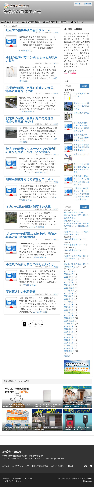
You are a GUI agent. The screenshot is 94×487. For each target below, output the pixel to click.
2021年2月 (68, 313)
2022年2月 (68, 280)
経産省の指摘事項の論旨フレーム (28, 30)
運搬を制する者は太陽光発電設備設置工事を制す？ (81, 147)
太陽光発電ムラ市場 (32, 22)
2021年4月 (68, 307)
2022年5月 (68, 271)
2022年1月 (68, 282)
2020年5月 (68, 337)
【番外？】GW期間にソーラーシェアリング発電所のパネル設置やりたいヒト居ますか (81, 193)
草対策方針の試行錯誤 (21, 291)
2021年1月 (68, 315)
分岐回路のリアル (81, 113)
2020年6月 (68, 335)
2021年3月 (68, 310)
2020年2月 (68, 346)
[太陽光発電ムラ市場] (77, 374)
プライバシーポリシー (14, 481)
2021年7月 (68, 299)
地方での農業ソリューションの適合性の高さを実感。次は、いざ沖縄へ (31, 150)
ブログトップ (78, 22)
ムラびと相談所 (57, 466)
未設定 (56, 33)
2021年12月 (69, 285)
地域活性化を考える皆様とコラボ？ (30, 179)
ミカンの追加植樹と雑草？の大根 (28, 206)
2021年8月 (68, 296)
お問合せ (70, 466)
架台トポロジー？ (81, 154)
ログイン (78, 4)
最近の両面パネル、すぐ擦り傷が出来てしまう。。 (81, 137)
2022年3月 (68, 277)
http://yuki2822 (70, 73)
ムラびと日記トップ (10, 22)
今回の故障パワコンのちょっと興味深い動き (31, 59)
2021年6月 (68, 302)
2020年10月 (69, 324)
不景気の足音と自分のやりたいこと (30, 264)
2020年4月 (68, 340)
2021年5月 (68, 304)
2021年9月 (68, 293)
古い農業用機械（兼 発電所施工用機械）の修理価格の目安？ (76, 226)
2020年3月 (68, 343)
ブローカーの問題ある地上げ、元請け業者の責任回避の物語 (31, 235)
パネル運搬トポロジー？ (74, 212)
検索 (84, 86)
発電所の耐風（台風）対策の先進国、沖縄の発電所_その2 (31, 89)
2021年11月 (69, 288)
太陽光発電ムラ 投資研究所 (56, 22)
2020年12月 (69, 318)
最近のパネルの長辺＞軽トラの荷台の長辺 (81, 106)
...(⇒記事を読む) (26, 111)
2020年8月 (68, 329)
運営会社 (6, 478)
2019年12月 (69, 351)
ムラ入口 (6, 466)
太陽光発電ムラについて (22, 478)
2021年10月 (69, 291)
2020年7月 (68, 332)
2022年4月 (68, 274)
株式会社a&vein (12, 451)
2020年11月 (69, 321)
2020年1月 (68, 348)
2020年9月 (68, 326)
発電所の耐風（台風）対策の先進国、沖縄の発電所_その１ (31, 120)
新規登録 (87, 4)
